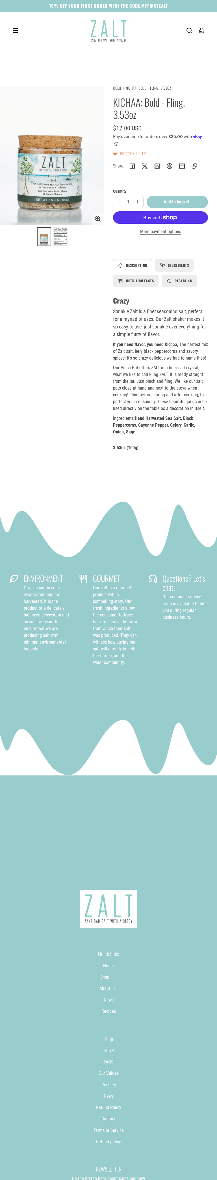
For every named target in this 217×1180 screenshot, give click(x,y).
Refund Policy (108, 1107)
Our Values (109, 1073)
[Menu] (15, 30)
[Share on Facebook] (132, 166)
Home (117, 88)
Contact (108, 1118)
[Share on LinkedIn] (157, 166)
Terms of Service (109, 1130)
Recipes (108, 1011)
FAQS (108, 1062)
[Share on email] (182, 166)
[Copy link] (194, 166)
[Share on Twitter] (144, 166)
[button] (189, 30)
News (109, 1000)
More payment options (160, 231)
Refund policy (108, 1141)
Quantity (119, 191)
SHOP (108, 1050)
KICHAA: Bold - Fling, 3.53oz (148, 88)
